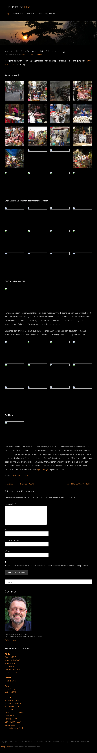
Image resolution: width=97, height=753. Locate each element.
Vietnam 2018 (23, 475)
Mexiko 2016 (10, 680)
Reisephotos (17, 7)
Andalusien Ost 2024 (13, 700)
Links (40, 13)
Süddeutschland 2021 (14, 728)
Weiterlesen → (10, 640)
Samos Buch (17, 13)
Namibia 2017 (11, 666)
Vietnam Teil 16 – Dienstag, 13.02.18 (19, 484)
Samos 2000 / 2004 (13, 722)
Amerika (8, 677)
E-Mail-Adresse (12, 540)
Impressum (50, 13)
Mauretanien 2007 (12, 660)
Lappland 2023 (11, 709)
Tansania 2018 (11, 672)
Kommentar (10, 504)
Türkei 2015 (10, 689)
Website (8, 551)
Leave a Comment (36, 54)
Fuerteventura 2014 (13, 706)
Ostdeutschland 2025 (14, 712)
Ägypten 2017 (10, 657)
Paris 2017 (9, 715)
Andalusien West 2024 (14, 703)
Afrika (7, 654)
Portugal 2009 (11, 718)
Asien (15, 475)
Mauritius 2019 (11, 663)
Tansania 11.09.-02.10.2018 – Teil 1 (78, 484)
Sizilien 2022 (10, 725)
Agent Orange (42, 469)
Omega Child (5, 747)
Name (8, 529)
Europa (8, 697)
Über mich (30, 13)
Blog (7, 13)
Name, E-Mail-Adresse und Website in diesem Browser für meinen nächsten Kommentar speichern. (46, 565)
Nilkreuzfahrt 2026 (12, 669)
